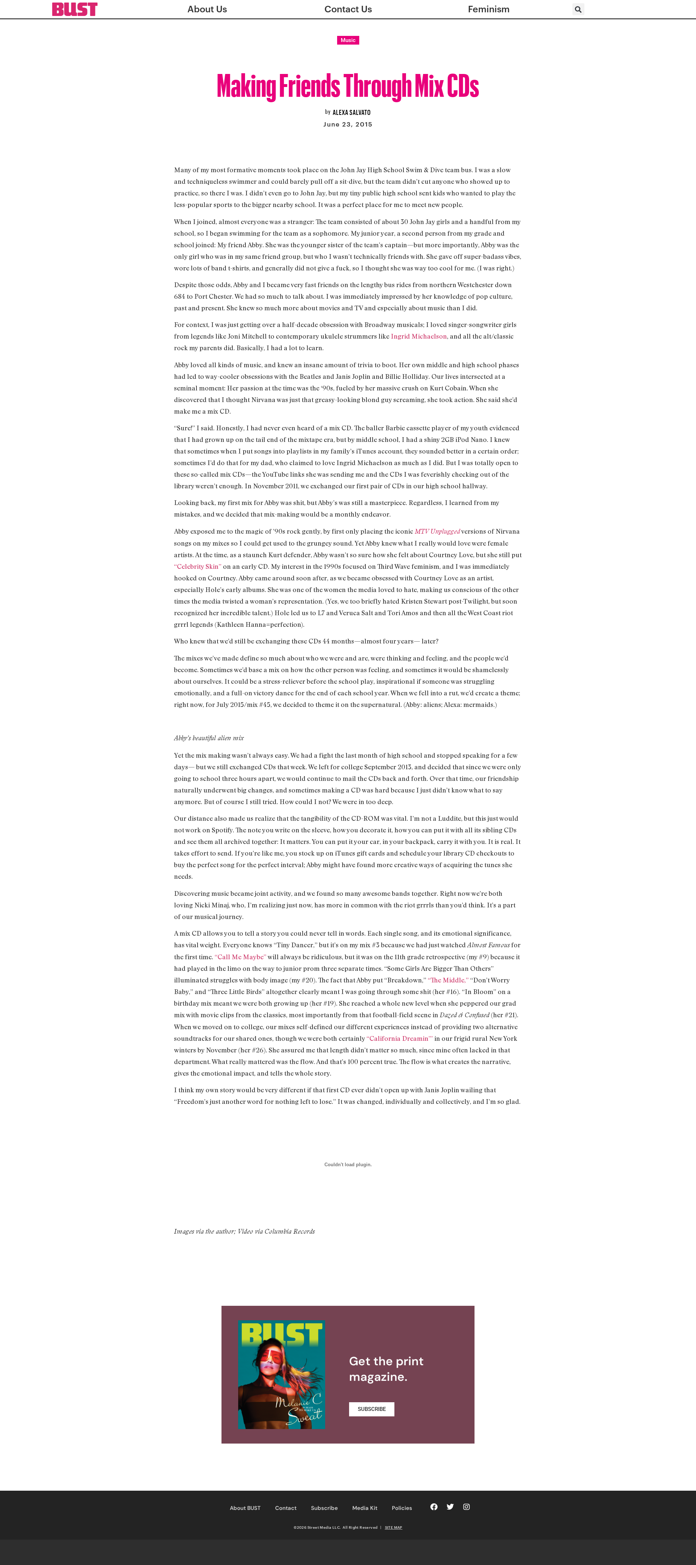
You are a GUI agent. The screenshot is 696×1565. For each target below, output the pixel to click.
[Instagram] (466, 1507)
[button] (578, 9)
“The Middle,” (448, 980)
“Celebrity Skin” (197, 566)
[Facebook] (434, 1507)
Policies (402, 1508)
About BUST (245, 1508)
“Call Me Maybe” (240, 957)
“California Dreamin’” (399, 1038)
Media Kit (364, 1508)
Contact (286, 1508)
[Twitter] (450, 1507)
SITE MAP (393, 1527)
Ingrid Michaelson (419, 336)
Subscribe (324, 1508)
